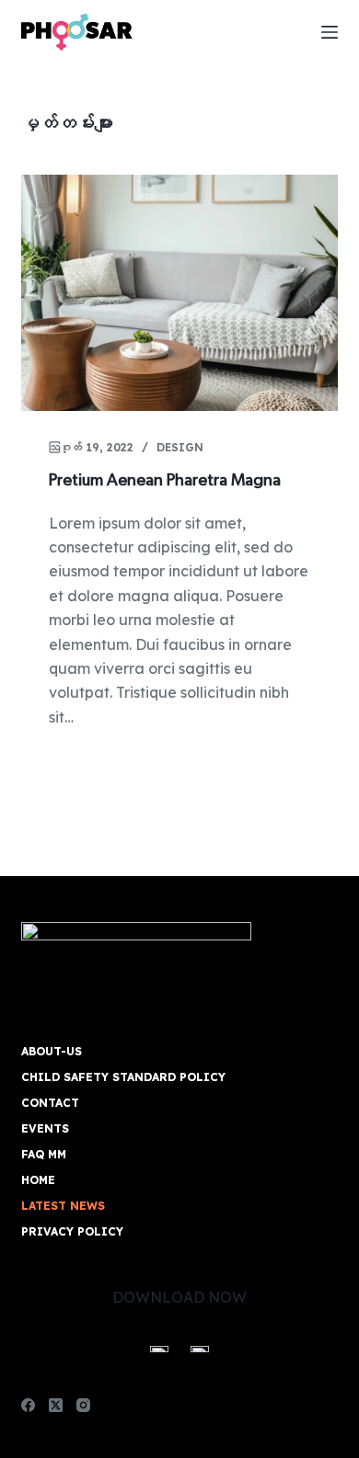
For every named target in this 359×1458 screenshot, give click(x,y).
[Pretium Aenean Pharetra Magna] (179, 293)
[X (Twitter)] (56, 1405)
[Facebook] (28, 1405)
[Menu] (329, 32)
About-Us (51, 1051)
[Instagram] (83, 1405)
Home (38, 1180)
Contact (50, 1103)
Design (179, 447)
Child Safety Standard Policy (123, 1077)
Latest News (63, 1206)
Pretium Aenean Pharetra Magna (165, 481)
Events (45, 1128)
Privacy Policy (72, 1231)
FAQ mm (43, 1154)
